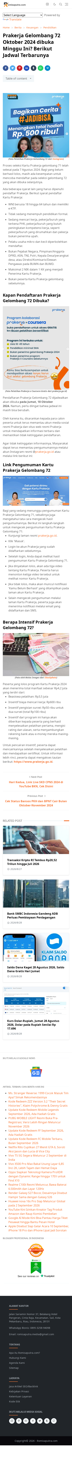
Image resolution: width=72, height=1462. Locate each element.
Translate (15, 19)
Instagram (58, 158)
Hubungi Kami (17, 1357)
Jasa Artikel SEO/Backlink (23, 1386)
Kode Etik (14, 1401)
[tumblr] (47, 1421)
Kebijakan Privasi (19, 1391)
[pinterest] (19, 1421)
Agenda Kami (17, 1362)
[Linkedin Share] (26, 68)
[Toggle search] (60, 4)
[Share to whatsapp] (40, 68)
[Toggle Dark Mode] (54, 4)
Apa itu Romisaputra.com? (24, 1352)
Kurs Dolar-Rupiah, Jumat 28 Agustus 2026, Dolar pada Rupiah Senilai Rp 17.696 (33, 1024)
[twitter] (40, 1421)
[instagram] (47, 4)
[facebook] (33, 1421)
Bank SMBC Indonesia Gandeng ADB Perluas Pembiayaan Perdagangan (32, 915)
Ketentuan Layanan (20, 1396)
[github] (54, 1421)
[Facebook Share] (5, 68)
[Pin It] (19, 68)
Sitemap (14, 1367)
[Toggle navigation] (66, 4)
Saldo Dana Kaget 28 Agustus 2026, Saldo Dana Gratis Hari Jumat (35, 969)
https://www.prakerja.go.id (33, 762)
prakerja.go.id (44, 452)
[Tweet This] (12, 68)
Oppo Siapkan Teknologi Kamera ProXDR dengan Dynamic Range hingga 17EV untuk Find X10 (37, 1176)
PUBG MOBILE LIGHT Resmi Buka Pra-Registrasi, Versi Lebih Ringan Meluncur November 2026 (34, 1122)
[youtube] (26, 1421)
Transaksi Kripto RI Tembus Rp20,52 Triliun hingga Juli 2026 (32, 862)
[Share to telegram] (47, 68)
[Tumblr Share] (33, 68)
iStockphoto (50, 677)
